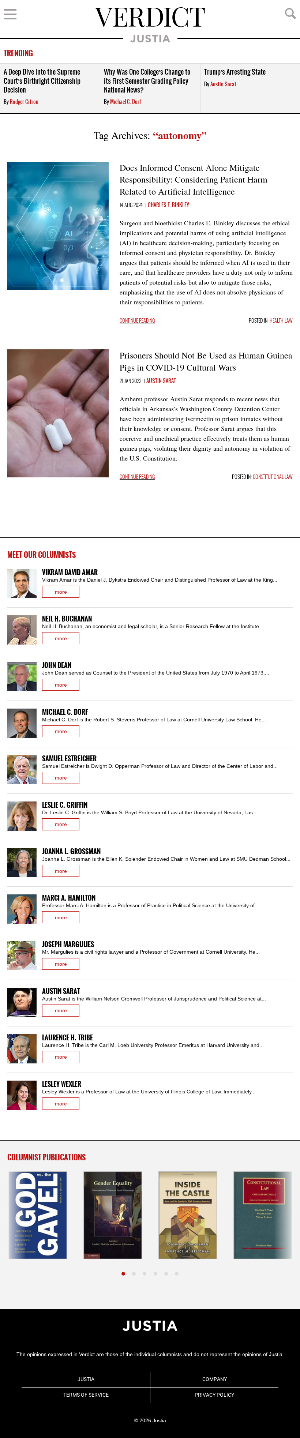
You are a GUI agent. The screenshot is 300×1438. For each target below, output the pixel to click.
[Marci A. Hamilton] (22, 909)
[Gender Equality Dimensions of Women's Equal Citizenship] (112, 1215)
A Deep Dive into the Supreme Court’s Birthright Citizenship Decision (42, 81)
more (61, 592)
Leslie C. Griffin (64, 805)
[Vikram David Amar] (22, 583)
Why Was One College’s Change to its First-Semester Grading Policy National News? (147, 81)
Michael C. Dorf (125, 102)
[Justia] (150, 1325)
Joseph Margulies (68, 945)
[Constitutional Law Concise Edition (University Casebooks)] (262, 1215)
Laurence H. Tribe (67, 1038)
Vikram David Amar (70, 573)
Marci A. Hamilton (68, 898)
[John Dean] (22, 676)
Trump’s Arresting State (235, 72)
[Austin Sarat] (22, 1002)
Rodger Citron (24, 102)
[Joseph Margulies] (22, 955)
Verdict (150, 17)
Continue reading (137, 321)
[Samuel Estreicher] (22, 769)
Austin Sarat (223, 84)
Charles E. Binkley (168, 205)
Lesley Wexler (61, 1084)
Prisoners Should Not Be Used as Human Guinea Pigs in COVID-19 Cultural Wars (206, 361)
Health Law (281, 321)
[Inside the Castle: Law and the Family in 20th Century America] (187, 1215)
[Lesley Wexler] (22, 1095)
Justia (150, 38)
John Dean (56, 665)
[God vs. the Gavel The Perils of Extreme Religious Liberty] (37, 1215)
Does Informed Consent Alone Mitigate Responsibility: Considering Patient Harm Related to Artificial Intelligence (193, 179)
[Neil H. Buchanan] (22, 630)
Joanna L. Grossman (71, 852)
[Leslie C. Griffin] (22, 816)
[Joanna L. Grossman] (22, 862)
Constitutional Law (273, 477)
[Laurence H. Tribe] (22, 1048)
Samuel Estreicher (69, 759)
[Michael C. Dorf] (22, 723)
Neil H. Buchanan (67, 619)
